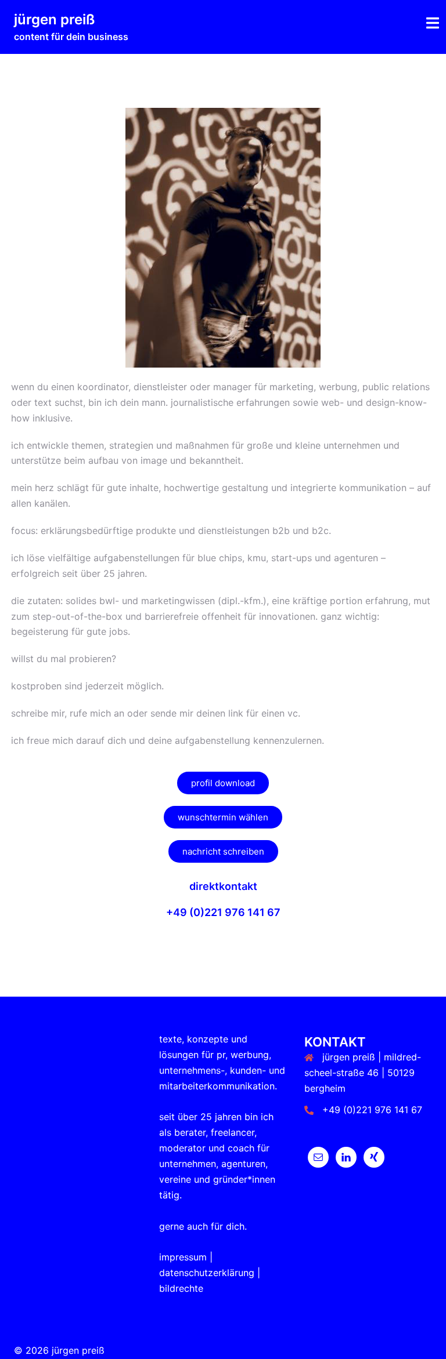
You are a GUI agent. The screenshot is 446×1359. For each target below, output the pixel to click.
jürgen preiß (54, 19)
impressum (183, 1257)
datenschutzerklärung (206, 1272)
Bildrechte (181, 1288)
